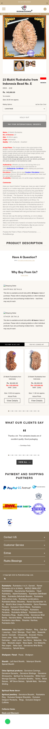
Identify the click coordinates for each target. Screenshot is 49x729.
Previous (2, 3)
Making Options (24, 104)
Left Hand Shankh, (17, 661)
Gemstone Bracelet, (27, 694)
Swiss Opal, (17, 645)
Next (47, 3)
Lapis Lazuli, (17, 640)
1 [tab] (8, 455)
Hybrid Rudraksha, (20, 593)
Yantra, (38, 678)
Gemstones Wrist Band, (33, 645)
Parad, (21, 654)
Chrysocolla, (23, 635)
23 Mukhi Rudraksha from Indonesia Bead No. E (24, 14)
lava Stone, (27, 640)
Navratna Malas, (15, 617)
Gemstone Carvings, (32, 670)
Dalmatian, (6, 640)
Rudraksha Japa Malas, (11, 620)
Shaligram (29, 654)
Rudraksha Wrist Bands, (33, 617)
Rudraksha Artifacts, (19, 612)
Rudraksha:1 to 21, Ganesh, (24, 585)
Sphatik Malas (18, 648)
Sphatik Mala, (31, 681)
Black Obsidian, (32, 637)
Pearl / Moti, (31, 632)
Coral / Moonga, (18, 632)
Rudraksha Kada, (36, 612)
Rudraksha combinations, (29, 599)
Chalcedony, (7, 648)
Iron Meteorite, (40, 643)
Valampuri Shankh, (33, 661)
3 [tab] (16, 455)
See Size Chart (41, 104)
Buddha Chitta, (23, 615)
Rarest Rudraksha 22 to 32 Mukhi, (22, 587)
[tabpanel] (12, 379)
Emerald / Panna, (36, 635)
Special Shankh (8, 664)
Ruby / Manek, (19, 637)
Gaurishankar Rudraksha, (25, 591)
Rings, (21, 699)
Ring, (36, 629)
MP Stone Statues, (17, 681)
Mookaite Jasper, (14, 643)
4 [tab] (19, 455)
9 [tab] (38, 455)
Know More (24, 275)
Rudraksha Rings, (9, 615)
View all (23, 462)
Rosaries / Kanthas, (30, 620)
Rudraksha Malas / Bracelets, (13, 601)
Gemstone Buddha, (26, 678)
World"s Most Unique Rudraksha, (19, 604)
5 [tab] (23, 455)
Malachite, (38, 640)
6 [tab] (27, 455)
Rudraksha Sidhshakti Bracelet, (20, 596)
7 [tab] (31, 455)
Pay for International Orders (24, 124)
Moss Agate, (28, 643)
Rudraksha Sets (8, 623)
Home (3, 14)
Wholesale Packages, (20, 609)
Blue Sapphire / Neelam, (23, 629)
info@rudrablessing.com (26, 260)
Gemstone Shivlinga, (28, 673)
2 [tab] (12, 455)
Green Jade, (7, 637)
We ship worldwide (24, 2)
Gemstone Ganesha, (10, 673)
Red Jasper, (6, 645)
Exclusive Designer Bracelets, (19, 697)
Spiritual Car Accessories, (24, 676)
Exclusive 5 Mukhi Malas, (21, 607)
